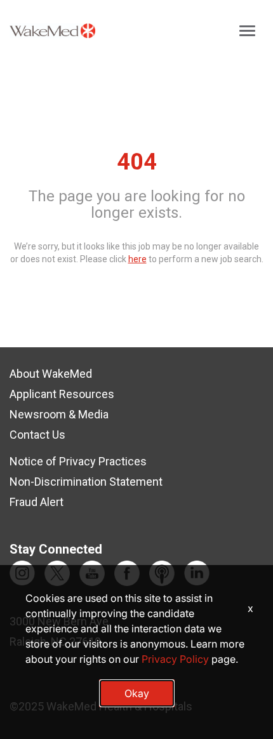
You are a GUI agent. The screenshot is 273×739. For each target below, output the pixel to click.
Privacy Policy (175, 659)
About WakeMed (51, 373)
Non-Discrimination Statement (86, 481)
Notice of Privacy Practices (78, 461)
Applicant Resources (62, 394)
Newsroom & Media (59, 414)
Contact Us (37, 434)
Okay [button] (136, 693)
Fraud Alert (36, 502)
